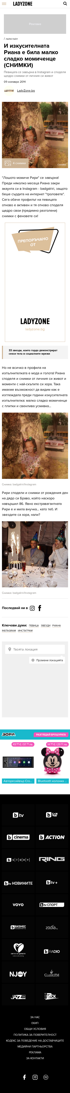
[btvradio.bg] (52, 949)
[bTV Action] (52, 837)
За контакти (35, 1058)
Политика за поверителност (35, 1035)
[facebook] (24, 1077)
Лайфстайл (12, 39)
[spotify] (45, 1077)
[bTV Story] (18, 860)
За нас (35, 1017)
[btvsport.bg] (52, 905)
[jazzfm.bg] (18, 994)
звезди (45, 625)
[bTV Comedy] (52, 815)
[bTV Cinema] (18, 837)
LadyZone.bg (26, 91)
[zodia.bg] (52, 927)
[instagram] (35, 1077)
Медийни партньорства (35, 1046)
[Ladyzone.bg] (22, 4)
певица (34, 625)
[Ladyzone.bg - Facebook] (39, 617)
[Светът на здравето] (18, 949)
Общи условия (35, 1029)
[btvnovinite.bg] (18, 882)
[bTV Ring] (52, 860)
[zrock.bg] (52, 994)
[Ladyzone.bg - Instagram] (33, 608)
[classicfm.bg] (52, 972)
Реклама (35, 1052)
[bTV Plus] (52, 882)
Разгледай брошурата (51, 734)
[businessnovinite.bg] (18, 927)
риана (56, 625)
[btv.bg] (18, 815)
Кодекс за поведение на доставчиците (35, 1040)
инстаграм (25, 630)
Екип (35, 1023)
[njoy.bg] (18, 972)
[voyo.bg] (18, 905)
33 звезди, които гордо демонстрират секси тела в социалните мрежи (33, 352)
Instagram (9, 630)
